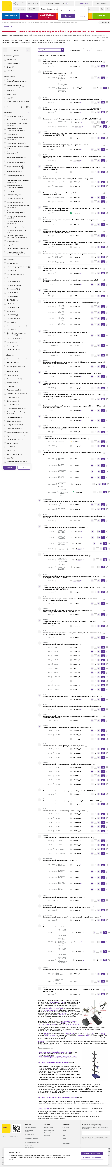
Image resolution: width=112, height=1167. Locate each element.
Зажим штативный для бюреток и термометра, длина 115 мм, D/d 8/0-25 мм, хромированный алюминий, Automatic (69, 232)
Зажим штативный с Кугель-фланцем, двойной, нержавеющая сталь (67, 727)
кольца (86, 1035)
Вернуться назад (8, 26)
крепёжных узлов (43, 1024)
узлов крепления (49, 1035)
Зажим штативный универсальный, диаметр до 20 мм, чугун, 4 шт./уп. (67, 907)
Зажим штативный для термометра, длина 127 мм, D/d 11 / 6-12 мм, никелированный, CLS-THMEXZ (72, 384)
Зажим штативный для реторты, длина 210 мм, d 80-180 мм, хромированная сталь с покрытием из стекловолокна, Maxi (72, 362)
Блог (63, 3)
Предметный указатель (32, 1142)
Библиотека (101, 15)
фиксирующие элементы (71, 1024)
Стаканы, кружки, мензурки (96, 40)
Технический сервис (49, 1133)
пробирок (52, 1002)
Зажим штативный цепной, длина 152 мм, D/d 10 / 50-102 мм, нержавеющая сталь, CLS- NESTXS (71, 990)
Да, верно (68, 16)
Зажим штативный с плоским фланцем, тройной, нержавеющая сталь (67, 837)
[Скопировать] (104, 62)
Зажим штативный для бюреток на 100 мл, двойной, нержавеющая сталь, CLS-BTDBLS (70, 280)
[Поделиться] (107, 62)
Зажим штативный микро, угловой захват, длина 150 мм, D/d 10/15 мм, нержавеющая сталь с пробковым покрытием (72, 633)
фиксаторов (70, 1034)
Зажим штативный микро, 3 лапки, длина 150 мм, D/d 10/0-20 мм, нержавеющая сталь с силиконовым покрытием (70, 428)
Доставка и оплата (49, 1130)
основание (90, 1034)
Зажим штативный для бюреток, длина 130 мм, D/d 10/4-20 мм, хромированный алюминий (71, 220)
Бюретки (14, 40)
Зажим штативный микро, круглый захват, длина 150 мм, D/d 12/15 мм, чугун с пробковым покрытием (70, 622)
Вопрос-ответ (66, 1143)
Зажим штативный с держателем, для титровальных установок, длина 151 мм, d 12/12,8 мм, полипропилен (71, 716)
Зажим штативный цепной (52, 927)
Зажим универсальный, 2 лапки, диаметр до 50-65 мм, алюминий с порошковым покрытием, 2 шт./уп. (71, 168)
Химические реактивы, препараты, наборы (31, 1139)
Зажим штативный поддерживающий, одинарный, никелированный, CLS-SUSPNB (72, 706)
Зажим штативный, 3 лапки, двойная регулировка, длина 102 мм (65, 555)
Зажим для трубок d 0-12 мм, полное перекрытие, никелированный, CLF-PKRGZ (71, 99)
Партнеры (65, 1133)
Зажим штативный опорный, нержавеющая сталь (60, 644)
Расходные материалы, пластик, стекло (47, 15)
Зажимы (41, 1041)
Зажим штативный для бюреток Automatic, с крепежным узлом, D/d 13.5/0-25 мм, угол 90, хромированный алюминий (71, 209)
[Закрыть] (106, 1150)
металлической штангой (51, 1010)
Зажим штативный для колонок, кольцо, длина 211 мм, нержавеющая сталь (69, 302)
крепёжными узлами (70, 1021)
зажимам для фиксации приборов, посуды (54, 1062)
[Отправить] (108, 1133)
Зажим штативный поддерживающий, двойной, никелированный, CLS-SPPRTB (71, 696)
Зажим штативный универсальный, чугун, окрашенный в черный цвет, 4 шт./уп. (71, 917)
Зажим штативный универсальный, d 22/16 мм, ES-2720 (62, 897)
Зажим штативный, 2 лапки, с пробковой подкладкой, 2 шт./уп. (65, 438)
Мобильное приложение (47, 1136)
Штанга (61, 1015)
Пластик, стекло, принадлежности (30, 1135)
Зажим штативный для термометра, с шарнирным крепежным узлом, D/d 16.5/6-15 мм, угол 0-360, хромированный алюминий (72, 395)
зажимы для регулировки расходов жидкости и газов (58, 1057)
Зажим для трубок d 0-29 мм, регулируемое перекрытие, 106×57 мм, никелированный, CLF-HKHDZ (66, 145)
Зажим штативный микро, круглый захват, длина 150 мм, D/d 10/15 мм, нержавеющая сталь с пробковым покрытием (67, 610)
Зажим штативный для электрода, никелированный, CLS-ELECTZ (66, 417)
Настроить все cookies (92, 1157)
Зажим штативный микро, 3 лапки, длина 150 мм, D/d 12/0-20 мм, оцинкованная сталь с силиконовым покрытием (70, 599)
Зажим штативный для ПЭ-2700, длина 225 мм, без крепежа (63, 352)
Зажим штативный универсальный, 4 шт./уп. (58, 860)
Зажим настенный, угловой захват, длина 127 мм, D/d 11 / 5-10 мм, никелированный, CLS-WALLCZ (72, 156)
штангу (63, 1022)
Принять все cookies (92, 1153)
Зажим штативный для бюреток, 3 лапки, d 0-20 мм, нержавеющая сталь (68, 179)
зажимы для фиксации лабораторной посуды (55, 1052)
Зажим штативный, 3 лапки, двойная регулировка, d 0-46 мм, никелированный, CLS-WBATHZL (72, 516)
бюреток (62, 1002)
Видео (64, 1138)
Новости (57, 3)
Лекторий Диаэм (48, 1127)
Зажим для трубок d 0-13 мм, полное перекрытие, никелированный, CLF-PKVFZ (71, 109)
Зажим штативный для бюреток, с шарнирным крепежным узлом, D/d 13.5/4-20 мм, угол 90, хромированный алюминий (72, 292)
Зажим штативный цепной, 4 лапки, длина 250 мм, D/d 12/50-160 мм (66, 969)
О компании (49, 3)
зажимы (80, 1035)
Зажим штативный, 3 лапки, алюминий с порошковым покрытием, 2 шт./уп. (69, 501)
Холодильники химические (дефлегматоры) (16, 42)
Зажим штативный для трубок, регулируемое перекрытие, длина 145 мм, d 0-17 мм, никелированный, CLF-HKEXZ (72, 406)
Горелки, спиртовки (63, 40)
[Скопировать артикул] (53, 66)
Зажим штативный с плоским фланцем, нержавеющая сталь (64, 811)
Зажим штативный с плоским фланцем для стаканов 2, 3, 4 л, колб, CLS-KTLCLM (71, 801)
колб (57, 1002)
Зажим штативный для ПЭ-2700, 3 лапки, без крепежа (61, 342)
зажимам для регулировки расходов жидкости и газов (58, 1097)
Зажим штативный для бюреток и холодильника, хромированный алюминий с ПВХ (72, 254)
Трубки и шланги (43, 1108)
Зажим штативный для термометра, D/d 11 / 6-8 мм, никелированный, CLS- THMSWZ (72, 373)
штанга (64, 1013)
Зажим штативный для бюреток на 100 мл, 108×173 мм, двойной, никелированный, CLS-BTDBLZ (72, 269)
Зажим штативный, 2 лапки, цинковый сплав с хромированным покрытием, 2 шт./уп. (72, 453)
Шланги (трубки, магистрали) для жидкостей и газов (49, 42)
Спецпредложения (10, 15)
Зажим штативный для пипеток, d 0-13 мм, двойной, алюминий (65, 332)
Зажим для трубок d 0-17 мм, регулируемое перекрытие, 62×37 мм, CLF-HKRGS (70, 119)
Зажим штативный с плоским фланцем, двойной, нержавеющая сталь (67, 764)
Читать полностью (102, 37)
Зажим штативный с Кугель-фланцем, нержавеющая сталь (63, 746)
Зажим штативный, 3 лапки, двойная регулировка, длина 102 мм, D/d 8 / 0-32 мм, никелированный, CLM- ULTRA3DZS (71, 576)
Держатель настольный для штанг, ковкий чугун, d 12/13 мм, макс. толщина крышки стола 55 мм (72, 62)
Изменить (82, 16)
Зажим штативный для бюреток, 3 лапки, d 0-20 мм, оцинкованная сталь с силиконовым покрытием (69, 193)
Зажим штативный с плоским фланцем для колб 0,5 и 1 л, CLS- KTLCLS (68, 791)
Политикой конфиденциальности (29, 1155)
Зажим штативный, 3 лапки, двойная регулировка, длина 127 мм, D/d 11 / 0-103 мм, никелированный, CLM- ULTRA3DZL (71, 588)
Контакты (65, 1141)
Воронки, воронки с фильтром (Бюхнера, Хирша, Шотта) (37, 40)
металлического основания (54, 1008)
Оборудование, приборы (28, 15)
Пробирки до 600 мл (78, 40)
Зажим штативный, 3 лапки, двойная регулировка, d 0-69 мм (64, 527)
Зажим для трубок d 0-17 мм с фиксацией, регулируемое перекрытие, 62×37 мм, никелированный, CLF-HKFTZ (71, 134)
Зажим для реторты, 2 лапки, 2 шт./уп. (56, 73)
